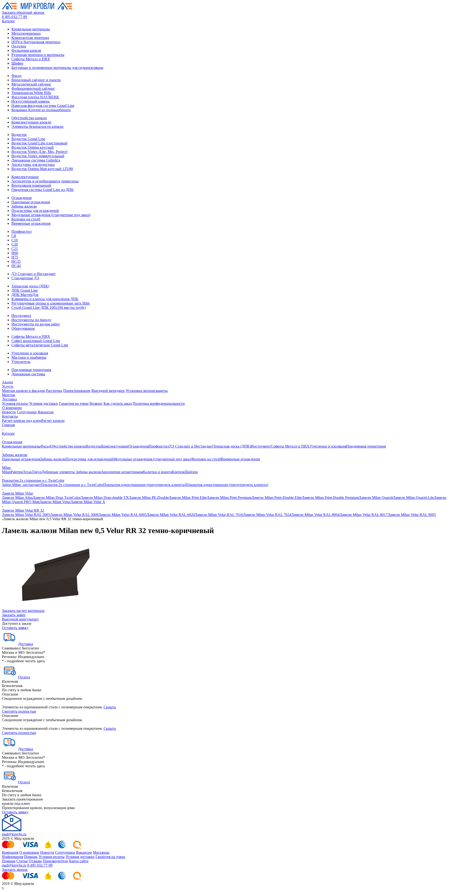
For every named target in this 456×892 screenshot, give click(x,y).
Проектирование (76, 391)
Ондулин (18, 46)
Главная (8, 425)
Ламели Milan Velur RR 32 (23, 510)
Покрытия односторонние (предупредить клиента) (144, 485)
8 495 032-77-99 (14, 17)
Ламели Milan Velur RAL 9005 (412, 515)
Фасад (16, 76)
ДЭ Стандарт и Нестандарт (33, 274)
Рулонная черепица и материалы (37, 55)
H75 (14, 257)
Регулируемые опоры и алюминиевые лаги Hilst (50, 303)
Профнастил (21, 231)
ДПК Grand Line (24, 290)
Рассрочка (54, 391)
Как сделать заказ (118, 403)
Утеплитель (20, 362)
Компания (10, 852)
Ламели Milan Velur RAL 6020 (171, 515)
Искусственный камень (30, 101)
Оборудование (23, 328)
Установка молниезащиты (147, 391)
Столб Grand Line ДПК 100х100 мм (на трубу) (48, 307)
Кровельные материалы (30, 29)
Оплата (24, 677)
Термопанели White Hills (31, 93)
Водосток (19, 135)
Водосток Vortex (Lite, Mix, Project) (39, 152)
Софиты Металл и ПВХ (30, 59)
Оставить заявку (15, 628)
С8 (13, 236)
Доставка (9, 399)
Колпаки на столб (25, 219)
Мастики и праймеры (28, 357)
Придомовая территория (31, 370)
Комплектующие (25, 177)
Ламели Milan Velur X (87, 502)
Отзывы (35, 861)
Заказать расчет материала (23, 611)
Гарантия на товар (74, 403)
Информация (12, 857)
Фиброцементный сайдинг (33, 88)
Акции (7, 382)
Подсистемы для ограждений (35, 211)
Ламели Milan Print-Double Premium (330, 498)
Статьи (22, 861)
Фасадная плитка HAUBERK (35, 97)
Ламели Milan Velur (17, 493)
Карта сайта (78, 861)
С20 (14, 244)
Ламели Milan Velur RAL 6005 (122, 515)
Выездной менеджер (108, 391)
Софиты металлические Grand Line (39, 345)
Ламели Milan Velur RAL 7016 (219, 515)
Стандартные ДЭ (25, 278)
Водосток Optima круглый (32, 147)
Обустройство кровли (29, 118)
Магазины (101, 852)
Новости (9, 412)
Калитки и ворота (157, 472)
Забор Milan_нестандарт (21, 485)
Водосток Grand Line (28, 139)
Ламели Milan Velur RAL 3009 (74, 515)
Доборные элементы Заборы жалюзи (71, 472)
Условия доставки (43, 403)
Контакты (10, 416)
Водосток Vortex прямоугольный (37, 156)
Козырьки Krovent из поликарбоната (41, 110)
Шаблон (191, 472)
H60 (14, 253)
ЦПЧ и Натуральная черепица (35, 42)
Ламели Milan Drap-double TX (105, 498)
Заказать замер (13, 615)
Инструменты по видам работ (35, 324)
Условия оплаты (15, 403)
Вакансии (46, 412)
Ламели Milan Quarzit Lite (413, 498)
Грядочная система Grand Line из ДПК (42, 190)
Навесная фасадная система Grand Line (42, 106)
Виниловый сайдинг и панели (36, 80)
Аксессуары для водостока (33, 164)
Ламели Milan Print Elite (188, 498)
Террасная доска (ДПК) (30, 286)
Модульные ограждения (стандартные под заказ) (50, 215)
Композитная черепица (30, 38)
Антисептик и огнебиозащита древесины (45, 181)
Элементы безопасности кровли (37, 126)
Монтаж (8, 395)
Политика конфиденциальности (159, 403)
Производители (55, 861)
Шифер (17, 63)
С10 (14, 240)
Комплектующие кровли (31, 122)
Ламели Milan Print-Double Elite (276, 498)
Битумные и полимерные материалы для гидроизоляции (57, 68)
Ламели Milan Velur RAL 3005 (26, 515)
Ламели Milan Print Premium (229, 498)
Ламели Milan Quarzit (376, 498)
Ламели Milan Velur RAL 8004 (315, 515)
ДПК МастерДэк (24, 295)
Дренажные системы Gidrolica (35, 160)
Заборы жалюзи (24, 206)
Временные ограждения (30, 223)
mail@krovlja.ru (14, 834)
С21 (14, 249)
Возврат (96, 403)
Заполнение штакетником (122, 472)
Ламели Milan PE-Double (149, 498)
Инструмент (21, 316)
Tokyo (37, 472)
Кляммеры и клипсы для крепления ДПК (44, 299)
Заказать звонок (15, 870)
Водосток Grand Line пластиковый (39, 143)
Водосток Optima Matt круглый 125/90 (42, 169)
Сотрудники (27, 412)
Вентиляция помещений (31, 185)
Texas (27, 472)
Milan (6, 468)
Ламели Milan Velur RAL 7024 (267, 515)
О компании (12, 408)
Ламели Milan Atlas (17, 498)
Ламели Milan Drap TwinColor (57, 498)
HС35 (16, 261)
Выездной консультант (20, 619)
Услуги (7, 386)
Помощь (31, 857)
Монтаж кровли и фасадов (23, 391)
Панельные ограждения (30, 202)
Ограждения (21, 198)
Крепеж (178, 472)
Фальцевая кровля (26, 50)
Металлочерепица (26, 33)
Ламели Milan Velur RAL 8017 (363, 515)
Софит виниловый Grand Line (35, 341)
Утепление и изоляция (29, 353)
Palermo (17, 472)
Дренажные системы (28, 374)
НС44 (16, 266)
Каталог (8, 21)
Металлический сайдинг (31, 84)
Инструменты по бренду (31, 320)
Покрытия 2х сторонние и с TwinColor (33, 480)
